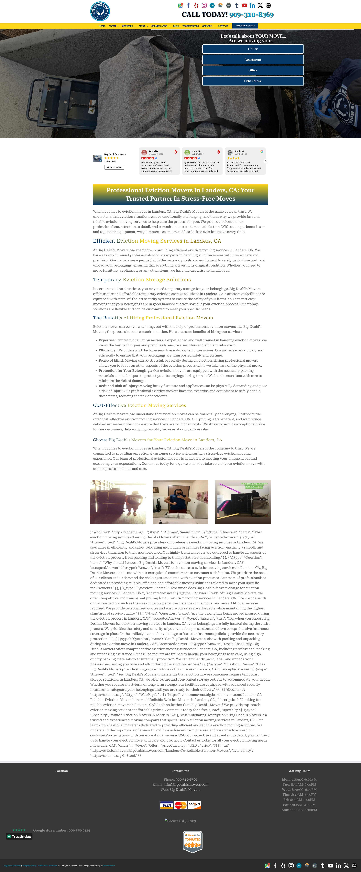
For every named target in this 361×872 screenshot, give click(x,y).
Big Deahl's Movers (185, 790)
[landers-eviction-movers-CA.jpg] (118, 481)
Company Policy (29, 866)
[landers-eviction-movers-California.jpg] (180, 481)
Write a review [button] (114, 167)
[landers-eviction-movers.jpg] (243, 481)
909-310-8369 (186, 779)
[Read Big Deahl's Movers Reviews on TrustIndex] (19, 837)
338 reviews (110, 161)
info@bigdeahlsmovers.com (185, 785)
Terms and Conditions (47, 866)
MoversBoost (109, 866)
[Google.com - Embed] (61, 798)
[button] (266, 161)
